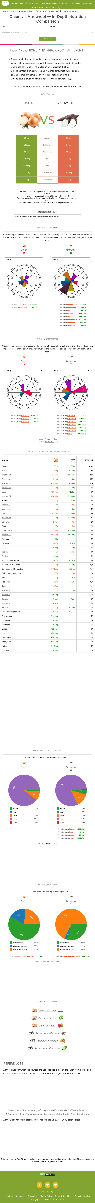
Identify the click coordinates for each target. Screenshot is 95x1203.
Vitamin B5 (6, 517)
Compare (49, 11)
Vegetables (26, 11)
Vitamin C (6, 505)
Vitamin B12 (49, 442)
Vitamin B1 (6, 496)
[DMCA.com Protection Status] (47, 1175)
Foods (14, 11)
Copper (5, 492)
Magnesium (7, 509)
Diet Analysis (33, 3)
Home (5, 11)
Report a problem (82, 1196)
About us (9, 1196)
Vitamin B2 (6, 535)
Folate (4, 466)
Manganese (7, 530)
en (43, 1191)
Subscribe (50, 7)
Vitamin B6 (7, 475)
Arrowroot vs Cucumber (48, 1048)
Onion (38, 11)
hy (52, 1191)
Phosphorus (7, 479)
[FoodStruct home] (6, 5)
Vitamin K (6, 603)
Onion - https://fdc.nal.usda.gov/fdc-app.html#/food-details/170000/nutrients (46, 1110)
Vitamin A (6, 590)
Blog (41, 7)
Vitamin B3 (6, 483)
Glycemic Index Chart (70, 3)
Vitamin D (49, 439)
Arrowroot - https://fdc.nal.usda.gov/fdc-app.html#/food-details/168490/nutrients (48, 1114)
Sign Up (60, 7)
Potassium (6, 487)
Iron (3, 470)
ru (47, 1191)
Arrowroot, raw (37, 86)
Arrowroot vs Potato (48, 1040)
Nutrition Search (18, 3)
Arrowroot (72, 11)
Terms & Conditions (63, 1196)
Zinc (3, 513)
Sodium (5, 552)
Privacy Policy (46, 1196)
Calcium (5, 522)
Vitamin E (6, 594)
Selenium (6, 599)
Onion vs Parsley (47, 1018)
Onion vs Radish (47, 1025)
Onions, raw (19, 86)
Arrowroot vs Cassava (47, 1033)
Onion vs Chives (47, 1010)
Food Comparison (50, 3)
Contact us (20, 1196)
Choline (5, 556)
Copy (54, 212)
